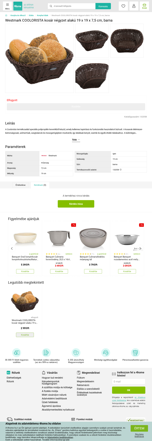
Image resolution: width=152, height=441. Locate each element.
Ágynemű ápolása (51, 406)
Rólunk (10, 381)
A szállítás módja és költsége (57, 387)
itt (64, 439)
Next (140, 248)
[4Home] (7, 15)
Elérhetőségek (14, 378)
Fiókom (81, 378)
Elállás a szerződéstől (88, 389)
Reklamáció (83, 385)
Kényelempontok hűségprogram (50, 382)
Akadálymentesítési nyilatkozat (58, 410)
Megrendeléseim (85, 381)
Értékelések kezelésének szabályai (89, 393)
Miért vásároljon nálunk (54, 395)
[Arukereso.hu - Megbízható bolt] (135, 420)
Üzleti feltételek (50, 402)
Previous (12, 248)
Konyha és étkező (18, 15)
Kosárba (76, 106)
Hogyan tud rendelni (52, 378)
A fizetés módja (50, 391)
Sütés (31, 15)
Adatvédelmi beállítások (54, 398)
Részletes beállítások (139, 435)
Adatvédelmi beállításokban (60, 437)
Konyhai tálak (42, 15)
